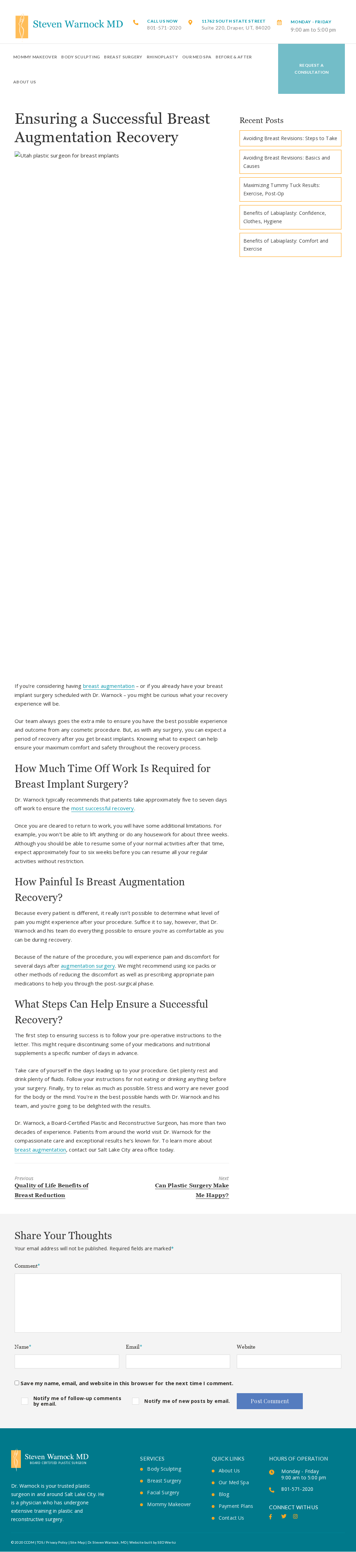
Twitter (283, 1516)
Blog (224, 1494)
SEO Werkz (166, 1542)
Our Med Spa (196, 56)
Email (134, 1347)
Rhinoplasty (162, 56)
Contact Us (231, 1518)
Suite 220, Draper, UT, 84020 (236, 24)
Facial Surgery (163, 1492)
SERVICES (152, 1458)
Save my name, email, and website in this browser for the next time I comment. (127, 1383)
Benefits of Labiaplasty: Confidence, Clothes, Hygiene (284, 217)
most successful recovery (102, 808)
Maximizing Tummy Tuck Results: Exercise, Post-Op (281, 189)
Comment (27, 1266)
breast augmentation (109, 685)
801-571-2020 (164, 24)
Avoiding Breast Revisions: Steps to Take (290, 138)
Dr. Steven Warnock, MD (107, 1542)
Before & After (234, 56)
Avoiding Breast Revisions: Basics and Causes (286, 161)
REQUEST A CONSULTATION (311, 69)
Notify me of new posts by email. (187, 1401)
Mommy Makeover (35, 56)
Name (23, 1347)
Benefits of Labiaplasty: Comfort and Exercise (286, 244)
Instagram (295, 1516)
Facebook (271, 1516)
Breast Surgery (123, 56)
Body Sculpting (80, 56)
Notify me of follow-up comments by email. (77, 1401)
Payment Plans (236, 1506)
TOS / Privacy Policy (51, 1542)
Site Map (77, 1542)
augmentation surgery (88, 965)
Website (246, 1347)
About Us (24, 81)
